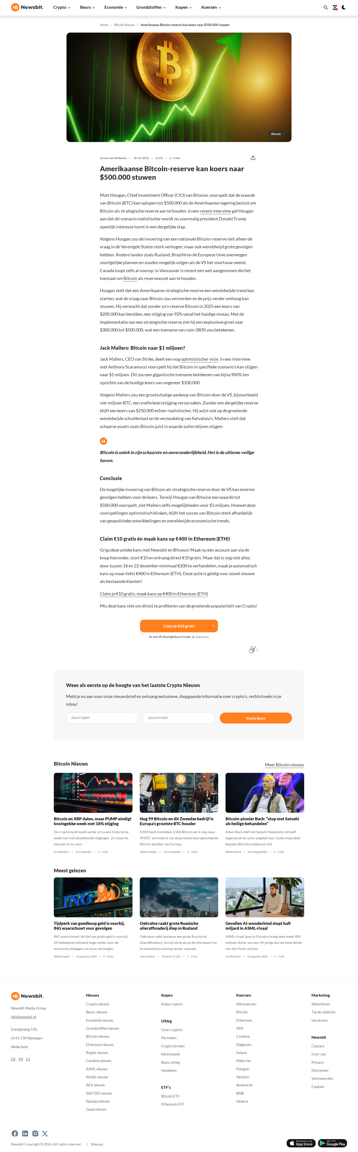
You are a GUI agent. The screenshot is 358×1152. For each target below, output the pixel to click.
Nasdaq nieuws (98, 1101)
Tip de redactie (323, 1012)
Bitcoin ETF (170, 1096)
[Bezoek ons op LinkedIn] (25, 1133)
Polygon (242, 1069)
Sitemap (97, 1144)
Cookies (317, 1086)
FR (21, 1059)
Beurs (85, 7)
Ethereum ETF (172, 1104)
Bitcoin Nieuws (124, 25)
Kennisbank (170, 1054)
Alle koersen (246, 1004)
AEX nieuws (95, 1085)
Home (104, 25)
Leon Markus (147, 957)
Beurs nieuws (96, 1012)
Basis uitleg (170, 1062)
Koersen (209, 7)
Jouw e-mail (158, 717)
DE (13, 1059)
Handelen (169, 1070)
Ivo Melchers (61, 852)
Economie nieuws (99, 1020)
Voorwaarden (322, 1078)
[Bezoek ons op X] (45, 1133)
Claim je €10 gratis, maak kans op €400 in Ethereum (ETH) (154, 593)
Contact (317, 1046)
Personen (168, 1038)
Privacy (317, 1062)
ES (28, 1059)
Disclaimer (320, 1070)
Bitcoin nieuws (97, 1036)
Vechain (242, 1077)
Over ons (318, 1054)
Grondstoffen (149, 7)
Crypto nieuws (97, 1004)
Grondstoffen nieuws (102, 1028)
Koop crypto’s (172, 1004)
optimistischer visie (199, 359)
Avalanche (244, 1085)
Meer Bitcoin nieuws (284, 764)
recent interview (215, 211)
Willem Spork (233, 852)
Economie (113, 7)
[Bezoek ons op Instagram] (35, 1133)
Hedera (242, 1101)
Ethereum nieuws (100, 1044)
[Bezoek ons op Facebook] (15, 1133)
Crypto (59, 7)
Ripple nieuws (97, 1052)
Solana (241, 1052)
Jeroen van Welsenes (113, 158)
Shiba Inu (243, 1061)
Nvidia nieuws (97, 1077)
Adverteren (320, 1004)
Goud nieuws (96, 1109)
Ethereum (244, 1020)
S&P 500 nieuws (99, 1093)
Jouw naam (80, 717)
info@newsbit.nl (23, 1017)
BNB (240, 1093)
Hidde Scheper (148, 852)
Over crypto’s (172, 1030)
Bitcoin (130, 278)
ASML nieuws (97, 1069)
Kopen (181, 7)
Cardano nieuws (99, 1061)
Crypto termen (173, 1046)
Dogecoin (243, 1044)
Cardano (243, 1036)
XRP (239, 1028)
